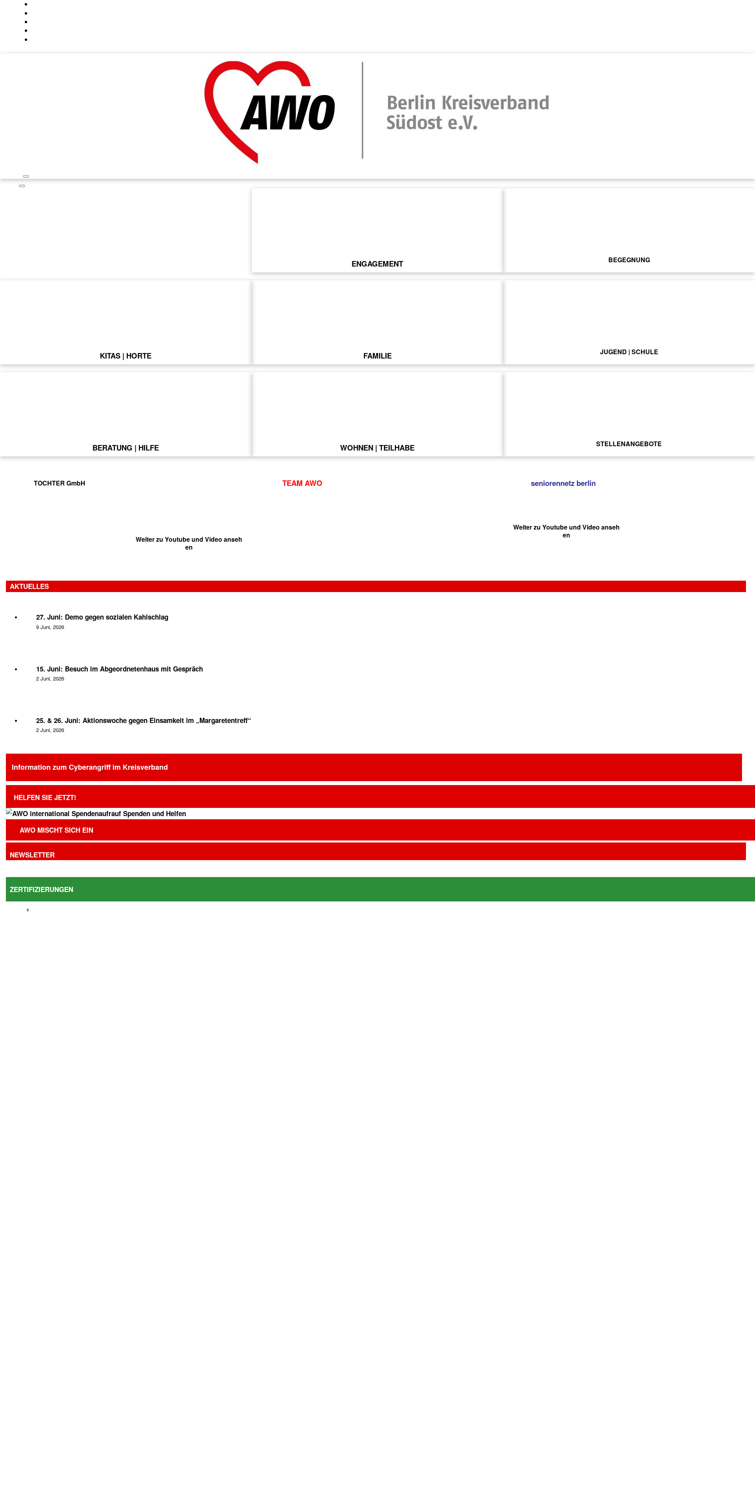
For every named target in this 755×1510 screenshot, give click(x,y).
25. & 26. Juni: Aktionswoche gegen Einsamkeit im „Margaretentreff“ (143, 720)
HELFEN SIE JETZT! (45, 797)
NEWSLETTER (32, 854)
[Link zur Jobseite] (125, 202)
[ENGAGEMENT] (377, 263)
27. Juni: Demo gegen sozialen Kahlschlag (102, 617)
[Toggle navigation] (26, 176)
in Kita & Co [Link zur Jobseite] (125, 233)
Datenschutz (468, 1505)
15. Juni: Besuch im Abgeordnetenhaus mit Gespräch (119, 668)
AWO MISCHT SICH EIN (56, 830)
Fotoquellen (603, 1505)
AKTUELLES (29, 586)
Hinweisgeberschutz (554, 1505)
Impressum (505, 1505)
